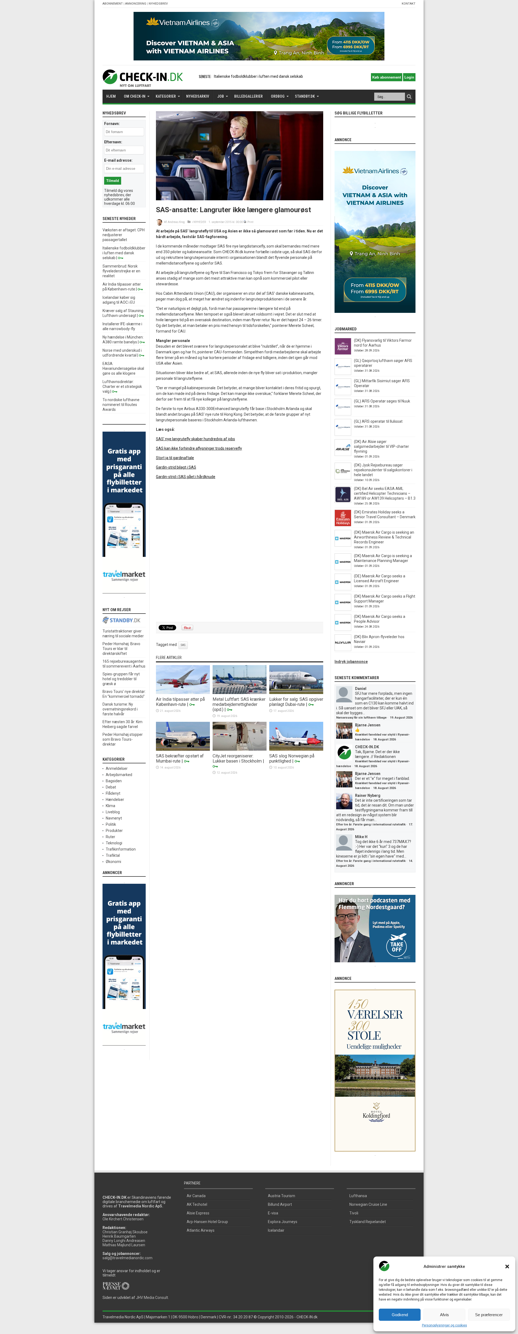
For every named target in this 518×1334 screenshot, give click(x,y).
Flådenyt (113, 793)
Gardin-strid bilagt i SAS (176, 467)
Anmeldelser (117, 768)
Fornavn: (112, 123)
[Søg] (409, 97)
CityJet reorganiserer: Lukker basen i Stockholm (237, 758)
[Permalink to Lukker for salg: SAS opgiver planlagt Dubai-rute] (296, 692)
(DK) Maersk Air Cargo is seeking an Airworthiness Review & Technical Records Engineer (384, 537)
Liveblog (113, 812)
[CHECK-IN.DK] (143, 82)
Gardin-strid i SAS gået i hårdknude (185, 477)
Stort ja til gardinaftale (175, 458)
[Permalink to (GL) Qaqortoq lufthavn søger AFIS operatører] (343, 373)
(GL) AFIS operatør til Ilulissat (378, 421)
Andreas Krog (176, 222)
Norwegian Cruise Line (368, 1204)
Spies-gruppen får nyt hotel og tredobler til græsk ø (121, 679)
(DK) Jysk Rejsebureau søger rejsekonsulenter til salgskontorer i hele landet (383, 470)
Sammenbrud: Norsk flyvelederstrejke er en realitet (121, 271)
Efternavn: (113, 142)
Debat (111, 787)
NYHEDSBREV (158, 3)
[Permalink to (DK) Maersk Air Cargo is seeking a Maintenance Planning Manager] (343, 569)
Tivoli (353, 1213)
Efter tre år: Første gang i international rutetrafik (370, 824)
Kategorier (166, 96)
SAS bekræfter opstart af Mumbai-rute (180, 758)
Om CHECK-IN (134, 96)
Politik (111, 824)
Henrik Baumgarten (119, 1236)
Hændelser (115, 799)
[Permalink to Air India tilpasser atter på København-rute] (183, 692)
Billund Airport (280, 1204)
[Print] (245, 222)
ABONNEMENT (113, 3)
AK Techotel (197, 1204)
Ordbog (278, 96)
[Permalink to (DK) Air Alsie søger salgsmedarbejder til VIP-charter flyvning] (343, 454)
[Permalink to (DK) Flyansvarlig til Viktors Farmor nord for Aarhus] (343, 353)
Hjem (111, 96)
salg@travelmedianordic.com (127, 1258)
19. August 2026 (401, 717)
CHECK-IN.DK (367, 747)
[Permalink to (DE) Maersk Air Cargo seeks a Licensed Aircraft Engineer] (343, 589)
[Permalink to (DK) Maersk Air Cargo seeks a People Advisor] (343, 629)
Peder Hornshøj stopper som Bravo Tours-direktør (123, 739)
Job (220, 96)
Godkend (400, 1314)
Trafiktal (113, 855)
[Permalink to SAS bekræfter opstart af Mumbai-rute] (183, 749)
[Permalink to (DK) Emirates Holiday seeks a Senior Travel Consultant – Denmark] (343, 525)
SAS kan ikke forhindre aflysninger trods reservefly (199, 448)
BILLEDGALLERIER (248, 96)
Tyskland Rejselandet (367, 1222)
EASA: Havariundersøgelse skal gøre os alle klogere (123, 368)
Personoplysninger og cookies (444, 1325)
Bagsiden (114, 781)
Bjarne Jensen (367, 725)
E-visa (273, 1213)
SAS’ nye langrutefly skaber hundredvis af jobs (195, 439)
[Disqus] (239, 550)
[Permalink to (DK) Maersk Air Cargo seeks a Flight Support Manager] (343, 609)
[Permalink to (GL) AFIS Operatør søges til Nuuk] (343, 414)
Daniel (360, 688)
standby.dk (305, 96)
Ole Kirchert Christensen (123, 1219)
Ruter (110, 837)
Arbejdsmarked (119, 775)
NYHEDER (199, 222)
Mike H (361, 837)
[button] (507, 1266)
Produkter (114, 830)
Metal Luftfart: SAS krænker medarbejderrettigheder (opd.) (239, 704)
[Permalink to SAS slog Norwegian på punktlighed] (296, 749)
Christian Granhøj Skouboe (125, 1232)
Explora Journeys (282, 1222)
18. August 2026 (384, 739)
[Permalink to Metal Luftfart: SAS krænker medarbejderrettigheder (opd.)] (240, 692)
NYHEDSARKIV (197, 96)
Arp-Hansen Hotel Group (207, 1222)
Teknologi (114, 843)
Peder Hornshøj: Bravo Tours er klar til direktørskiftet (121, 649)
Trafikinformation (121, 849)
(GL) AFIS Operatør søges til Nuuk (382, 401)
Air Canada (196, 1196)
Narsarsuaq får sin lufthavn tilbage (361, 717)
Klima (110, 806)
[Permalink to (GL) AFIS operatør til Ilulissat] (343, 434)
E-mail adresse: (118, 160)
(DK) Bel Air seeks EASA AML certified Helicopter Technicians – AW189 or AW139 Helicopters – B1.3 (384, 493)
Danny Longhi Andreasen (124, 1240)
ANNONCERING (135, 3)
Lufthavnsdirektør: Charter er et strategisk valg (122, 387)
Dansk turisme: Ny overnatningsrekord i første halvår (120, 709)
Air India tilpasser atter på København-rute (180, 702)
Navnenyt (114, 818)
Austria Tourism (281, 1196)
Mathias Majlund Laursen (124, 1245)
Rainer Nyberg (367, 795)
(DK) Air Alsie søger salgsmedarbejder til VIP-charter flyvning (381, 446)
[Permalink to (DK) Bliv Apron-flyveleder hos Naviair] (343, 650)
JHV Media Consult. (152, 1297)
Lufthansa (358, 1196)
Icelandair (276, 1230)
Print (250, 222)
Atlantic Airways (200, 1230)
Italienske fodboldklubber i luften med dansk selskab (258, 76)
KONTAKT (408, 3)
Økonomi (113, 861)
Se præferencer (489, 1314)
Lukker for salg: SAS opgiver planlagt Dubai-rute (296, 702)
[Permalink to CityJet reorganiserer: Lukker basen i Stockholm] (240, 749)
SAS (183, 645)
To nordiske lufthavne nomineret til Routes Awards (121, 405)
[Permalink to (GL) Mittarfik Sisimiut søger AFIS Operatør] (343, 394)
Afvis (444, 1314)
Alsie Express (198, 1213)
